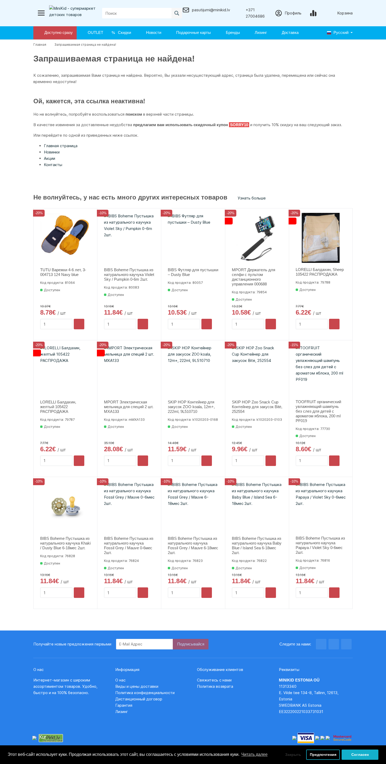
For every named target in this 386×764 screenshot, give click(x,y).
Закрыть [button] (293, 754)
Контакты (53, 164)
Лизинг (260, 32)
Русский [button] (340, 32)
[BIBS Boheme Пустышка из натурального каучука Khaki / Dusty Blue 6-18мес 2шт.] (65, 506)
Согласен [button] (360, 754)
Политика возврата (215, 686)
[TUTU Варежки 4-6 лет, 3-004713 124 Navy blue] (65, 238)
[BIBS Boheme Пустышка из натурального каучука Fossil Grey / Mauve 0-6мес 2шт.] (129, 506)
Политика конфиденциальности (145, 692)
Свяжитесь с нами (214, 680)
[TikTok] (346, 644)
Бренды (232, 32)
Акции (49, 158)
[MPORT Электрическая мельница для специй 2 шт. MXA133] (129, 370)
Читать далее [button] (254, 754)
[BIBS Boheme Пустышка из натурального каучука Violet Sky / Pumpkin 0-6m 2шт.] (129, 238)
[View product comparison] (314, 13)
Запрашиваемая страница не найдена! (85, 45)
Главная (39, 45)
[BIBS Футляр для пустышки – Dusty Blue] (193, 238)
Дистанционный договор (140, 698)
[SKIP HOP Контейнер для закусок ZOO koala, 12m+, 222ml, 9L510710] (193, 370)
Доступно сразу (57, 32)
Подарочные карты (192, 32)
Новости (152, 32)
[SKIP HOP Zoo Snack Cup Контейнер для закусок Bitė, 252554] (257, 370)
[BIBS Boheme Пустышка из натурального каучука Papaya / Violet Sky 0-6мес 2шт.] (321, 506)
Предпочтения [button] (323, 754)
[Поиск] (176, 13)
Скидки (123, 32)
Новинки (52, 152)
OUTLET (94, 32)
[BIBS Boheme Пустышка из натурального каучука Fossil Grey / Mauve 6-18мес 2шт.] (193, 506)
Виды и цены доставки (136, 686)
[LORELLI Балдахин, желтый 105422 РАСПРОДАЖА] (65, 370)
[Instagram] (333, 644)
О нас (120, 680)
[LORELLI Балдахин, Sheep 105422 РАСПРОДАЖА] (321, 238)
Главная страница (60, 145)
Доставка (289, 32)
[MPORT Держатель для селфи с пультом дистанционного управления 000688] (257, 238)
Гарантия (123, 705)
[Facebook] (321, 644)
